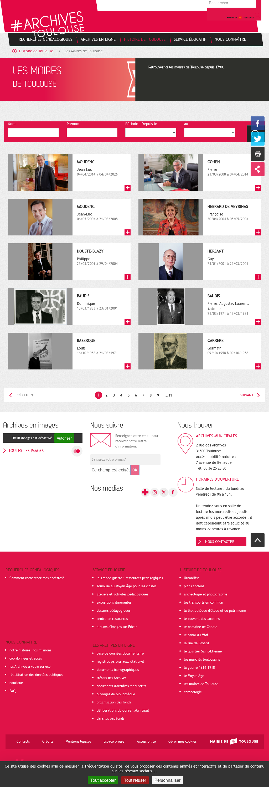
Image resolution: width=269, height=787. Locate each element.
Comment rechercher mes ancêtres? (36, 578)
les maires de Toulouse (201, 684)
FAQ (12, 691)
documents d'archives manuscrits (121, 686)
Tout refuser (135, 780)
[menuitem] (45, 39)
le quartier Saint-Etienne (203, 651)
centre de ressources (112, 619)
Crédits (47, 741)
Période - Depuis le (141, 124)
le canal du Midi (196, 635)
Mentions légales (78, 741)
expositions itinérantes (114, 602)
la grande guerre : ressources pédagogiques (130, 578)
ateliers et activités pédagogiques (122, 594)
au (186, 124)
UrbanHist (191, 578)
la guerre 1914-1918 (199, 668)
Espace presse (114, 741)
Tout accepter (103, 780)
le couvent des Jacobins (202, 619)
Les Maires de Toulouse (84, 51)
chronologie (193, 692)
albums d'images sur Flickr (117, 627)
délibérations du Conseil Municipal (123, 710)
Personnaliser (167, 780)
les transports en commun (203, 602)
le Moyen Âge (194, 676)
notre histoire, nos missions (30, 650)
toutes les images (26, 450)
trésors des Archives (111, 678)
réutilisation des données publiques (36, 675)
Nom (11, 124)
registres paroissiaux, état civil (120, 662)
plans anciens (194, 586)
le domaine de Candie (200, 627)
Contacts (23, 741)
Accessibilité (146, 741)
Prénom (73, 124)
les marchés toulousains (202, 659)
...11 (168, 395)
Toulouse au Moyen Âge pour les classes (126, 586)
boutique (16, 683)
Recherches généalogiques (32, 570)
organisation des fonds (114, 702)
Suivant (247, 395)
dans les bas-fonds (110, 719)
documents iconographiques (118, 670)
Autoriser (64, 438)
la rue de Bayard (196, 643)
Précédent (25, 395)
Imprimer (258, 154)
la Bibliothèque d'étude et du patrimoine (215, 611)
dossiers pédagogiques (113, 611)
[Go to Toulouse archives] (47, 24)
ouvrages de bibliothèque (116, 694)
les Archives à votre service (29, 667)
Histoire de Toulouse (36, 51)
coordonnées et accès (25, 658)
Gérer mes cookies (182, 741)
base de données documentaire (120, 653)
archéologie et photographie (205, 594)
